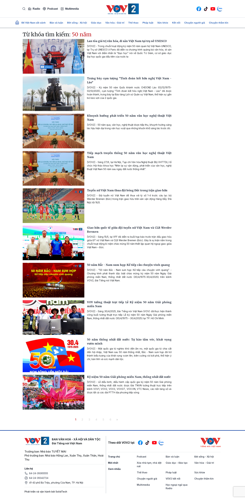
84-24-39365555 (38, 473)
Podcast (52, 8)
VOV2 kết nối (173, 478)
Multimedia (72, 8)
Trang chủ (114, 456)
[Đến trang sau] (118, 419)
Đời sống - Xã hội (77, 22)
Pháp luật (147, 22)
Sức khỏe (162, 22)
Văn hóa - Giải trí (114, 22)
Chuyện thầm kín (218, 22)
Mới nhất (113, 462)
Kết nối (176, 22)
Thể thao (133, 22)
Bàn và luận (56, 22)
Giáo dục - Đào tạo (177, 462)
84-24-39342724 (38, 477)
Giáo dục (96, 22)
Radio (36, 8)
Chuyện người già (194, 22)
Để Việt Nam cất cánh (34, 22)
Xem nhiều (114, 469)
